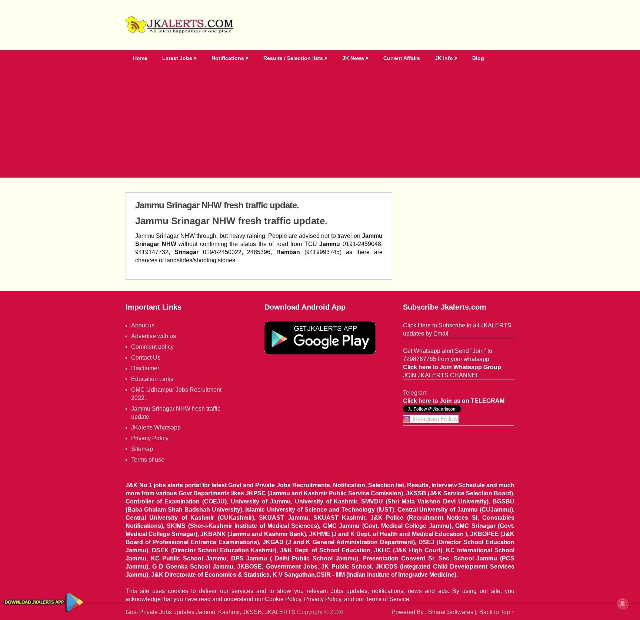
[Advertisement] (320, 122)
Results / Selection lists (293, 58)
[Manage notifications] (623, 604)
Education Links (152, 379)
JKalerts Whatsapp (156, 427)
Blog (478, 58)
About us (142, 325)
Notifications (227, 58)
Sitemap (142, 449)
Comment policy (152, 347)
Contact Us (145, 357)
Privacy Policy (150, 438)
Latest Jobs (177, 58)
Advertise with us (153, 336)
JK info (444, 58)
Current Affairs (401, 58)
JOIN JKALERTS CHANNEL (441, 375)
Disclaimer (145, 368)
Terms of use (147, 459)
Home (140, 58)
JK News (353, 58)
